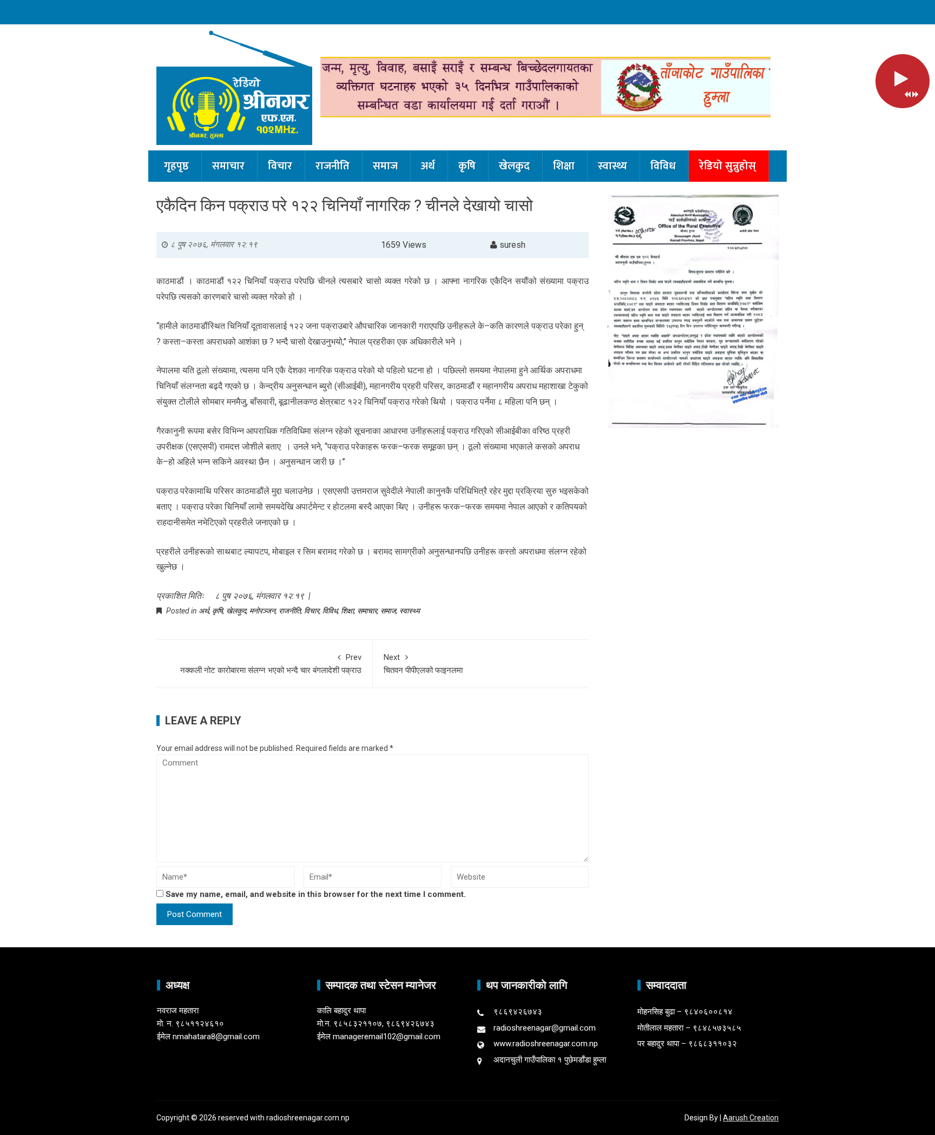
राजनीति (332, 166)
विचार (280, 166)
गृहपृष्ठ (176, 166)
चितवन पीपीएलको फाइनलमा (423, 663)
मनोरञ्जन (262, 610)
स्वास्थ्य (612, 166)
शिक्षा (564, 166)
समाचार (228, 166)
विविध (663, 166)
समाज (385, 166)
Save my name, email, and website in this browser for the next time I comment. (316, 894)
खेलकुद (514, 166)
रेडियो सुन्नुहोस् (727, 166)
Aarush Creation (751, 1117)
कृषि (467, 166)
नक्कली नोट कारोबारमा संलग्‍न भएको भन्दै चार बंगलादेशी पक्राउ (270, 663)
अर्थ (428, 166)
